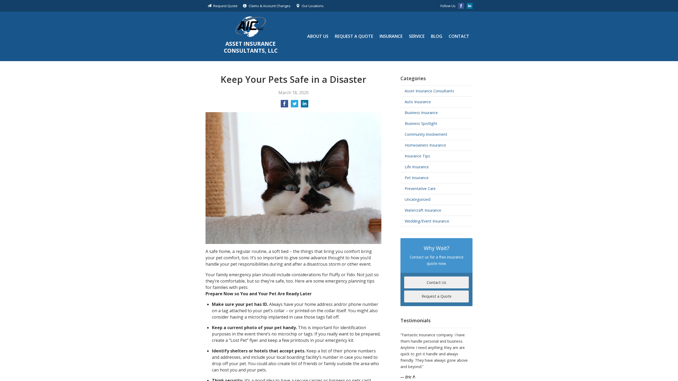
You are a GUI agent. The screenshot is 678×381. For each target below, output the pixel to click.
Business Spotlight (421, 123)
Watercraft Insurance (423, 210)
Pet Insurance (417, 177)
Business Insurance (421, 112)
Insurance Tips (417, 155)
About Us (317, 36)
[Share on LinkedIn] (304, 105)
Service (417, 36)
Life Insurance (417, 166)
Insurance (391, 36)
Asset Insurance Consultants (429, 90)
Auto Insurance (418, 101)
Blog (436, 36)
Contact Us (436, 282)
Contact (459, 36)
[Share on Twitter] (294, 105)
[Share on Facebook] (284, 105)
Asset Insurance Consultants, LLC (250, 27)
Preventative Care (420, 188)
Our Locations (313, 5)
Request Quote (225, 5)
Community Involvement (426, 134)
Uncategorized (417, 199)
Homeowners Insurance (425, 145)
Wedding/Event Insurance (427, 221)
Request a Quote (354, 36)
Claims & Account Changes (270, 5)
